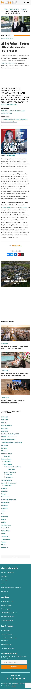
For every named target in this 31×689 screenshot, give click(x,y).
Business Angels (6, 454)
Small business (6, 525)
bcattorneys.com (9, 105)
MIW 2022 (4, 420)
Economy (4, 488)
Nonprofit (6, 456)
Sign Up (14, 666)
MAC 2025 (4, 431)
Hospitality (4, 508)
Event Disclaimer (6, 644)
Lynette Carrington (7, 38)
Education (4, 491)
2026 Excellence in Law (8, 437)
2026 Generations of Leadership (11, 442)
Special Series (5, 531)
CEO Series (7, 461)
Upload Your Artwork (7, 617)
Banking (4, 448)
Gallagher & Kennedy (7, 63)
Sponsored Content (7, 621)
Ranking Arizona (6, 426)
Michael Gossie (6, 207)
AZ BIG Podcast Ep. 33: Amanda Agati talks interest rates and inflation (14, 120)
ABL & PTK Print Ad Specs (9, 613)
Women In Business (10, 472)
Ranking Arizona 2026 (8, 440)
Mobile (3, 519)
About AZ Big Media (7, 572)
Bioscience (4, 451)
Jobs (2, 511)
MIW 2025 (4, 428)
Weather (4, 545)
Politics (3, 522)
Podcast (23, 9)
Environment (5, 497)
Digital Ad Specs (6, 605)
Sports (3, 534)
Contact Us (4, 592)
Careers (3, 584)
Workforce (4, 548)
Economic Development (8, 483)
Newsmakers (8, 464)
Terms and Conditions (7, 648)
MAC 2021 (11, 469)
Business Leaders (6, 459)
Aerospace (4, 445)
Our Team (4, 576)
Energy (3, 494)
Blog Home (17, 246)
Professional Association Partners (11, 588)
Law (2, 514)
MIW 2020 (9, 477)
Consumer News (6, 480)
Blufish (14, 686)
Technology (4, 536)
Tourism (3, 542)
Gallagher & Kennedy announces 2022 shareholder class (13, 112)
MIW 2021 (9, 475)
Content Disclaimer (7, 634)
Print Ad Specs (5, 609)
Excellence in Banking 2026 (10, 434)
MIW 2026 (4, 417)
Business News (14, 9)
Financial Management (8, 500)
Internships (4, 580)
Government (5, 502)
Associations (8, 486)
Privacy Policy (5, 630)
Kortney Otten (10, 155)
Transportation (5, 539)
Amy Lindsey (23, 207)
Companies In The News (13, 467)
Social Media (5, 528)
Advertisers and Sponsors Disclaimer (9, 639)
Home (6, 9)
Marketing (4, 517)
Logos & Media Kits (7, 601)
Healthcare (4, 505)
